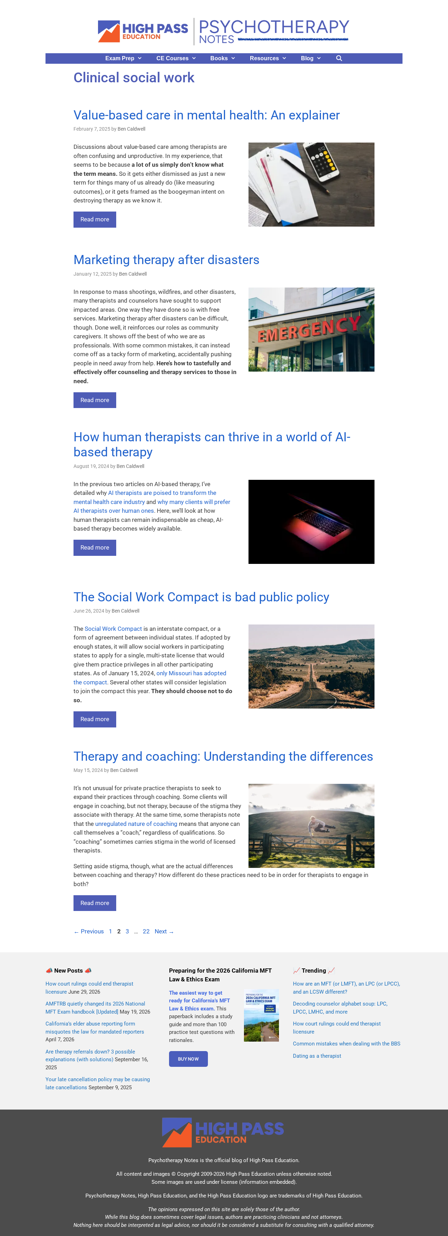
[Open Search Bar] (339, 58)
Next (164, 931)
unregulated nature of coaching (136, 823)
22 (147, 931)
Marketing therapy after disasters (167, 260)
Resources (264, 58)
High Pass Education (274, 1160)
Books (219, 58)
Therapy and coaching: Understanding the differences (223, 756)
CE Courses (172, 58)
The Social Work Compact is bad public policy (201, 597)
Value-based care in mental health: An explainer (207, 115)
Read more (94, 219)
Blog (307, 58)
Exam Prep (119, 58)
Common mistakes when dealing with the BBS (346, 1044)
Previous (89, 931)
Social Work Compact (113, 628)
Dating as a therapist (317, 1056)
